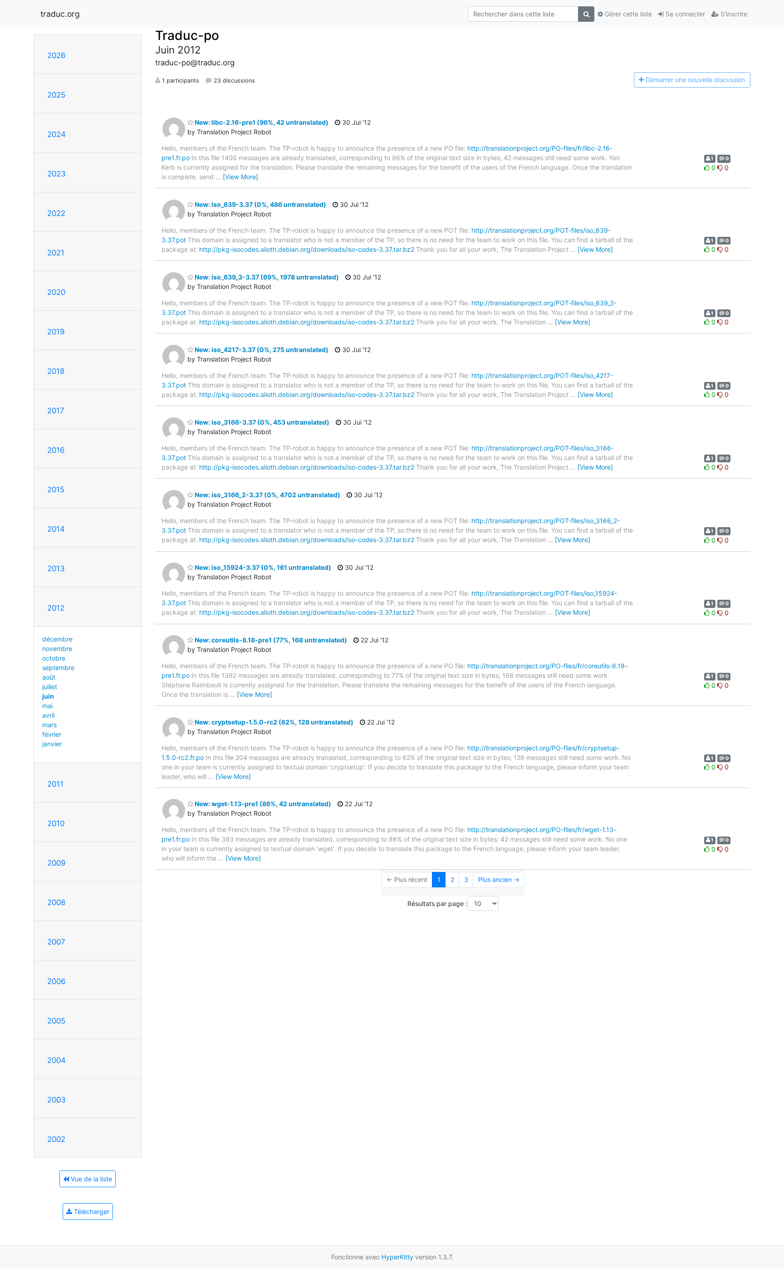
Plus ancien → (498, 879)
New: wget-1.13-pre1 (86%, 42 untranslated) (262, 804)
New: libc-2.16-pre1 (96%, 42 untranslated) (260, 122)
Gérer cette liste (627, 14)
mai (47, 706)
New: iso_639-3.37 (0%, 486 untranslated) (259, 204)
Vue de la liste (90, 1179)
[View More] (240, 177)
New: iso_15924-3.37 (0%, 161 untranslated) (262, 567)
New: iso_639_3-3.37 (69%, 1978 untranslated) (266, 277)
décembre (57, 639)
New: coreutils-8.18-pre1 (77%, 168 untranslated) (270, 640)
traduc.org (60, 14)
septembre (58, 667)
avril (48, 715)
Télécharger (90, 1211)
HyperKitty (397, 1257)
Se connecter (684, 14)
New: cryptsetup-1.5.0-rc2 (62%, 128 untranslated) (273, 722)
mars (49, 725)
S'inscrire (733, 14)
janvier (52, 744)
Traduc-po (187, 35)
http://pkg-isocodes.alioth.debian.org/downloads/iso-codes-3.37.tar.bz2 (306, 249)
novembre (57, 648)
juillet (49, 686)
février (51, 734)
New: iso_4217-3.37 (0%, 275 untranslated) (260, 349)
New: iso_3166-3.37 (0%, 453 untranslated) (261, 422)
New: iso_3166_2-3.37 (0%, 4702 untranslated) (266, 495)
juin (48, 696)
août (48, 677)
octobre (53, 658)
